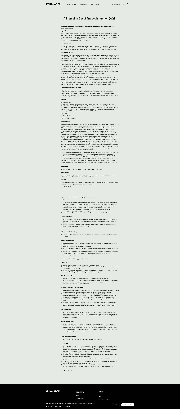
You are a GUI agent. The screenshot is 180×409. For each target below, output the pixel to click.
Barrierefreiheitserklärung (104, 399)
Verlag (91, 4)
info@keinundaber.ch (80, 400)
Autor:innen (74, 4)
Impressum (101, 398)
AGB (100, 396)
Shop (68, 4)
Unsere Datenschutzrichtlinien (86, 403)
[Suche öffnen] (124, 4)
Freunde (97, 4)
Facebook (101, 393)
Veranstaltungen (83, 4)
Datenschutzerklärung (96, 169)
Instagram (101, 391)
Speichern (116, 404)
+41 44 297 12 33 (79, 398)
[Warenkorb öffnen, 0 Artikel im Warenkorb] (127, 4)
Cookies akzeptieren (128, 404)
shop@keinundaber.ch (71, 118)
